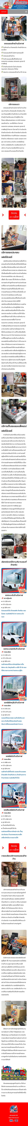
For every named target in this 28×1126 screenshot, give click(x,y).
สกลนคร (16, 61)
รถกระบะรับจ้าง (11, 142)
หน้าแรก (3, 12)
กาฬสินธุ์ (4, 63)
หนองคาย (4, 61)
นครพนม (11, 61)
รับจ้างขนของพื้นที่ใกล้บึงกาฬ (12, 59)
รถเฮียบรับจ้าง (19, 145)
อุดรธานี (22, 61)
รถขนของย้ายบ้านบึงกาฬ (11, 108)
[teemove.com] (13, 1113)
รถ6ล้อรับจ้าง (10, 145)
